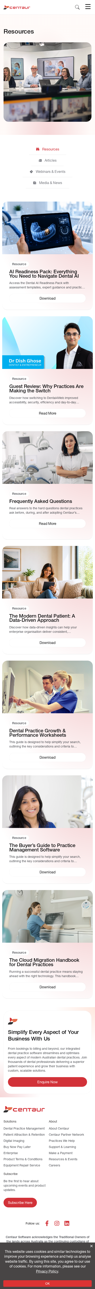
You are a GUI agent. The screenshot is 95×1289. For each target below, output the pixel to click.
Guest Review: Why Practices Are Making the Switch (46, 388)
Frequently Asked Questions (40, 501)
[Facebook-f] (47, 1223)
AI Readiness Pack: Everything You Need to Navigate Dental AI (44, 274)
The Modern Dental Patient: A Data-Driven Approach (42, 618)
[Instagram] (57, 1223)
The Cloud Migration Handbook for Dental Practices (44, 962)
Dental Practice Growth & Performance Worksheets (37, 733)
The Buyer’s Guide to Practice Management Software (42, 847)
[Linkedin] (67, 1223)
